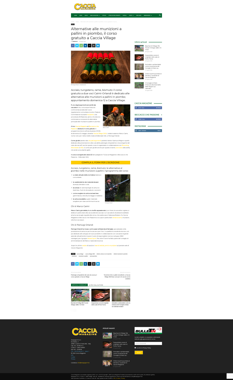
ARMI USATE (138, 15)
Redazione (75, 41)
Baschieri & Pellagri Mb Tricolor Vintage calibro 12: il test (153, 47)
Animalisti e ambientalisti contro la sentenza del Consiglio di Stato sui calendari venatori (121, 304)
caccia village (80, 254)
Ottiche (104, 15)
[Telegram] (98, 45)
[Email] (89, 45)
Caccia (86, 15)
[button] (160, 15)
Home (75, 15)
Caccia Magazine (81, 126)
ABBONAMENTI (147, 15)
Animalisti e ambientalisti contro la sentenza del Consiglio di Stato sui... (153, 66)
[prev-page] (72, 310)
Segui (159, 130)
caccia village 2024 (90, 254)
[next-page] (75, 310)
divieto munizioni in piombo (121, 254)
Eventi (130, 15)
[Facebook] (73, 45)
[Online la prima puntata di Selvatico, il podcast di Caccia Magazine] (139, 76)
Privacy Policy (147, 348)
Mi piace (158, 107)
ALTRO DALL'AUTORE (96, 285)
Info (72, 355)
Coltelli (125, 15)
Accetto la (139, 348)
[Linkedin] (85, 45)
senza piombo (93, 256)
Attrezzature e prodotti (114, 15)
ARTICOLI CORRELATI (79, 285)
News (80, 15)
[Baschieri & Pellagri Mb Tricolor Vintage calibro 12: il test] (80, 295)
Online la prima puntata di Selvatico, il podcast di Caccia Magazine (153, 75)
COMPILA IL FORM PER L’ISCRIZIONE (101, 162)
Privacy (73, 359)
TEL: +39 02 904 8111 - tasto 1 (80, 351)
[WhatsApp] (81, 45)
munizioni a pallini (83, 256)
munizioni (74, 256)
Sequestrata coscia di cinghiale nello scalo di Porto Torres (152, 57)
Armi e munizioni (94, 15)
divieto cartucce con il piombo (104, 254)
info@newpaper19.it (83, 363)
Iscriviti (139, 352)
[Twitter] (77, 45)
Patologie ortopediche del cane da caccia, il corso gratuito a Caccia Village (84, 276)
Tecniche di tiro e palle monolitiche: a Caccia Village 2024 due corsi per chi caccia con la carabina (117, 277)
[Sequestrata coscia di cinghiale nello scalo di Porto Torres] (100, 295)
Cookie (73, 357)
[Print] (94, 45)
